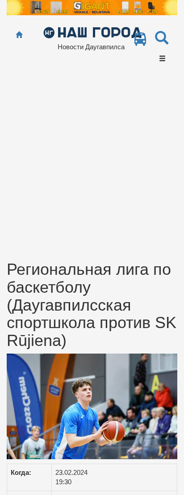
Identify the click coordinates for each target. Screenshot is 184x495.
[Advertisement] (92, 164)
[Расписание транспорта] (140, 41)
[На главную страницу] (19, 35)
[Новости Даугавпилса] (92, 32)
